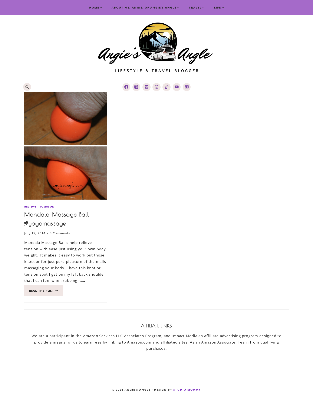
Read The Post (46, 292)
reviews (30, 206)
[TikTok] (166, 87)
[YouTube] (177, 87)
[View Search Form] (27, 87)
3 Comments (60, 233)
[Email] (187, 87)
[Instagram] (136, 87)
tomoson (47, 206)
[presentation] (65, 146)
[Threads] (156, 87)
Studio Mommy (187, 389)
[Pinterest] (146, 87)
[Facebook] (126, 87)
